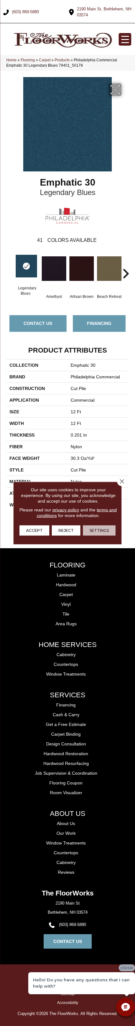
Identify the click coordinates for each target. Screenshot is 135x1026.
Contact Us (38, 323)
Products (62, 60)
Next (125, 264)
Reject (66, 530)
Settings (99, 530)
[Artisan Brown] (81, 272)
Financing (99, 323)
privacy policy (65, 509)
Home (11, 60)
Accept (34, 530)
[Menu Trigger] (125, 39)
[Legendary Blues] (26, 266)
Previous (9, 264)
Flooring (28, 60)
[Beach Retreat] (109, 272)
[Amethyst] (54, 272)
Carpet (45, 60)
